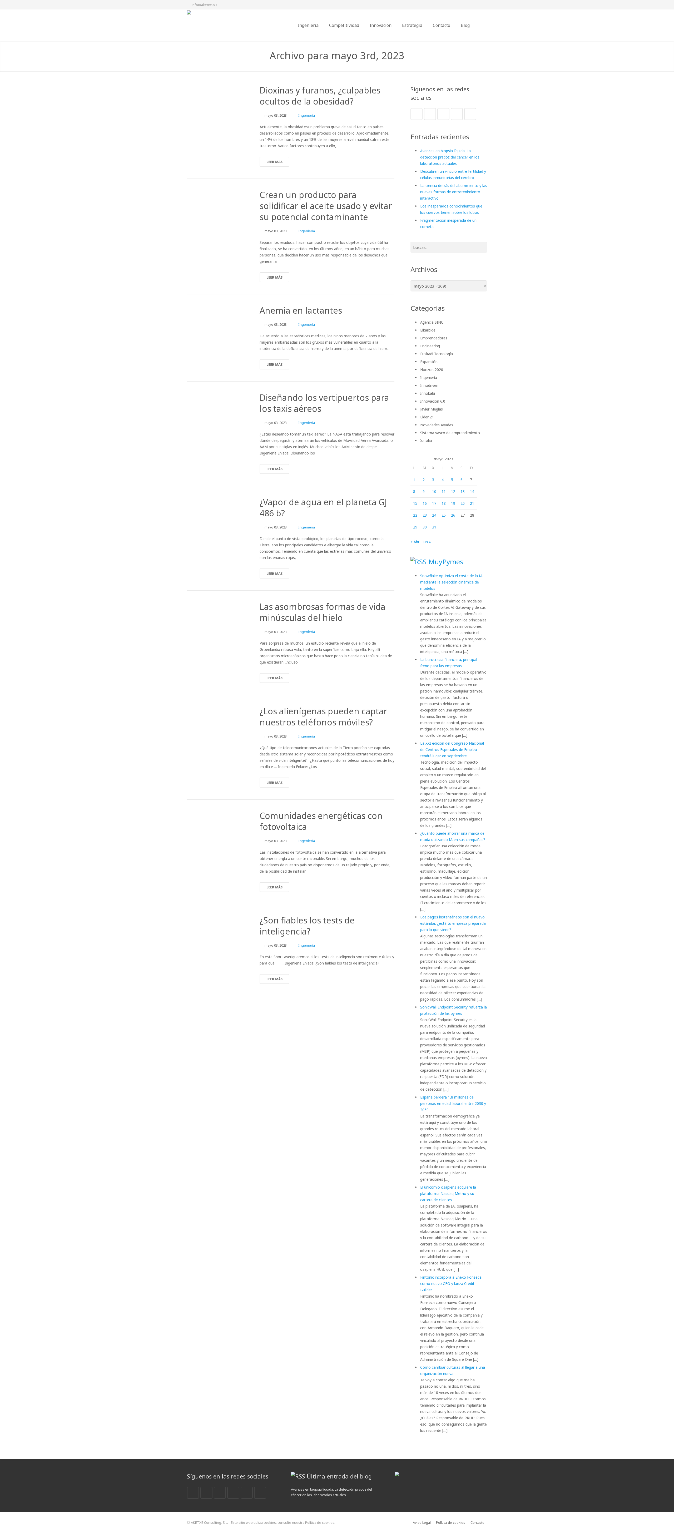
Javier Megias (431, 409)
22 (415, 515)
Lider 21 (427, 416)
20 (462, 503)
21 (472, 503)
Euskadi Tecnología (436, 353)
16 (425, 503)
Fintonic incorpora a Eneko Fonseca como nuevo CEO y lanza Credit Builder (451, 1283)
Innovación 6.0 (432, 401)
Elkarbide (427, 330)
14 (472, 491)
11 (444, 491)
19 (453, 503)
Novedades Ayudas (436, 424)
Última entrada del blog (339, 1476)
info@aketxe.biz (204, 4)
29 (415, 527)
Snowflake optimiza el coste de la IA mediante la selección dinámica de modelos (451, 582)
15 (415, 503)
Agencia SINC (431, 322)
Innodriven (429, 385)
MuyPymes (445, 561)
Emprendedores (433, 337)
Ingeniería (306, 115)
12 (453, 491)
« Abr (414, 541)
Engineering (430, 345)
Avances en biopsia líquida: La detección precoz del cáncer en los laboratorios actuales (449, 157)
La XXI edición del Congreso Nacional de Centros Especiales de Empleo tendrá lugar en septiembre (452, 749)
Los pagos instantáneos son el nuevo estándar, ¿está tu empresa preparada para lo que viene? (453, 923)
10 (434, 491)
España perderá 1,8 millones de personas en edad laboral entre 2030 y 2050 (453, 1103)
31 (434, 527)
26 (453, 515)
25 (444, 515)
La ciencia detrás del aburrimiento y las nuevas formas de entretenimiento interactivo (453, 192)
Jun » (427, 541)
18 (444, 503)
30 (425, 527)
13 (462, 491)
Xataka (426, 440)
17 (434, 503)
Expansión (429, 361)
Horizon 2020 (431, 369)
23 (425, 515)
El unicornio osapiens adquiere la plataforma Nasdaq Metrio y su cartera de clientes (448, 1193)
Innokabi (427, 393)
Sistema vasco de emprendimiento (450, 432)
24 (434, 515)
